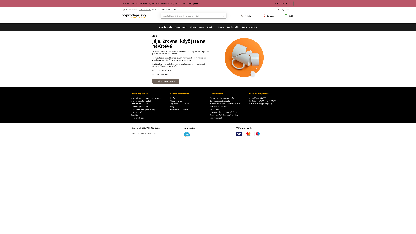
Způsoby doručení (284, 10)
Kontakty (134, 115)
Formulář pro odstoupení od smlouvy (146, 98)
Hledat (221, 15)
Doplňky (210, 27)
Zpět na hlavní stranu (166, 81)
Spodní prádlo (181, 27)
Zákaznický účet (137, 112)
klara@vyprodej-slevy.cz (264, 103)
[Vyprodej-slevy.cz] (135, 16)
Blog (172, 106)
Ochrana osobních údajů (220, 101)
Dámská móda (165, 27)
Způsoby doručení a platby (141, 101)
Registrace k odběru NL (179, 104)
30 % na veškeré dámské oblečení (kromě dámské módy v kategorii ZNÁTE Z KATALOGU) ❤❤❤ (160, 3)
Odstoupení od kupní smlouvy (143, 109)
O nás (172, 98)
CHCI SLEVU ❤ (281, 3)
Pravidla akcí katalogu (179, 109)
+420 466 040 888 (145, 10)
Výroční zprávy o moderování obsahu (225, 112)
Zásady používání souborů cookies (224, 115)
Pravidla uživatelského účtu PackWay (225, 104)
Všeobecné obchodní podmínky (222, 98)
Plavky (193, 27)
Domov (221, 27)
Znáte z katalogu (249, 27)
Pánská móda (233, 27)
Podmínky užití (216, 109)
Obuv (201, 27)
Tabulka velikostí (137, 118)
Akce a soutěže (176, 101)
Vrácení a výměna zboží (140, 106)
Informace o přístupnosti (220, 106)
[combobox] (189, 15)
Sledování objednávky (139, 104)
